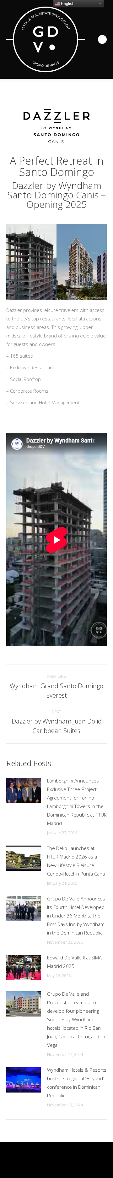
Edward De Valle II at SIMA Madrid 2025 (74, 961)
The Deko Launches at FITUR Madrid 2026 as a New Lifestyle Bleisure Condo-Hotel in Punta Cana (76, 861)
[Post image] (23, 790)
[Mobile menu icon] (102, 39)
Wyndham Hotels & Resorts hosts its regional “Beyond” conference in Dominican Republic (76, 1083)
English (67, 3)
